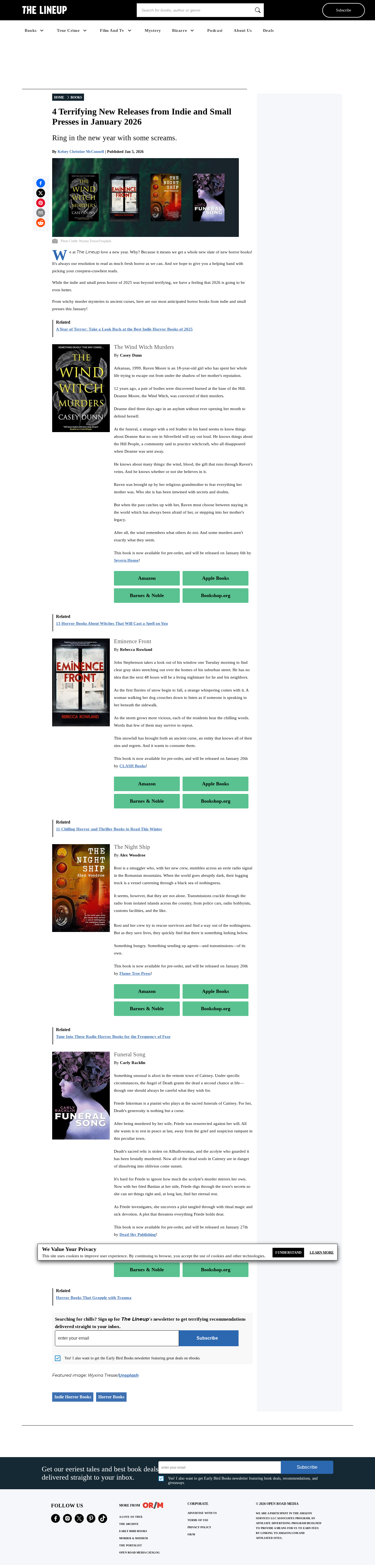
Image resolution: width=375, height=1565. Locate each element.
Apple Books (215, 578)
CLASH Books (132, 766)
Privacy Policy (199, 1527)
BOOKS (76, 97)
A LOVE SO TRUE (131, 1516)
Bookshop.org (215, 595)
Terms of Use (198, 1520)
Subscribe (343, 10)
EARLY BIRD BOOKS (133, 1531)
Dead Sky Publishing (137, 1234)
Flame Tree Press (135, 973)
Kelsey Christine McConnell (81, 152)
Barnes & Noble (147, 595)
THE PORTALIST (130, 1545)
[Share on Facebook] (40, 183)
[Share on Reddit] (40, 222)
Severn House (126, 560)
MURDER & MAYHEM (133, 1538)
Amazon (147, 578)
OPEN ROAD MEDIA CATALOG (139, 1552)
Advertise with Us (202, 1512)
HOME (59, 97)
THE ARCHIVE (129, 1523)
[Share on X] (40, 193)
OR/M (191, 1534)
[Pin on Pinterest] (40, 202)
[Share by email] (40, 212)
